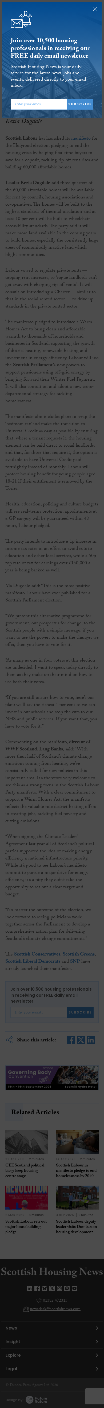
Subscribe (80, 104)
